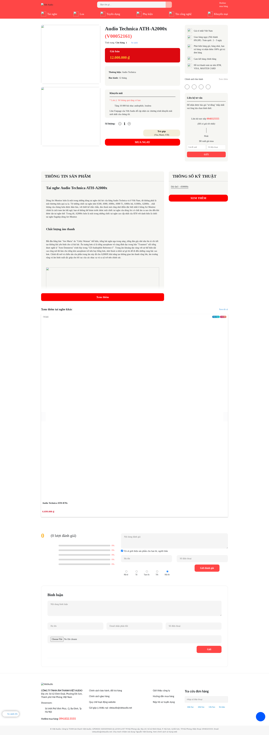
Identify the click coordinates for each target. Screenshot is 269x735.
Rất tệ (126, 567)
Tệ (136, 567)
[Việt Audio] (47, 4)
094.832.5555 (67, 718)
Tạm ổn (146, 567)
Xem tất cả (223, 309)
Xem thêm (223, 79)
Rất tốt (167, 567)
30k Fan (190, 707)
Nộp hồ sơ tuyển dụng (164, 702)
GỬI (206, 154)
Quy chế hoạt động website (102, 702)
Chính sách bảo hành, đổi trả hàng (105, 691)
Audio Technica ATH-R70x (55, 503)
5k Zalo (222, 707)
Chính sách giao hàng (99, 696)
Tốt (156, 567)
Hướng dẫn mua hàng (163, 696)
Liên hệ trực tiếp (205, 119)
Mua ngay (142, 142)
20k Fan (200, 707)
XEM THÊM (198, 198)
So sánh (134, 42)
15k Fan (211, 707)
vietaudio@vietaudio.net (120, 708)
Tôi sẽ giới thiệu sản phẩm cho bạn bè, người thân (145, 551)
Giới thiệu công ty (161, 691)
